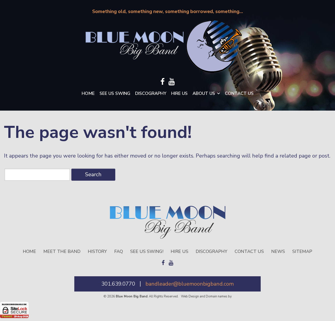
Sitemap (302, 251)
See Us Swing (115, 93)
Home (88, 93)
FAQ (118, 251)
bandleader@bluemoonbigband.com (189, 284)
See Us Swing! (146, 251)
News (278, 251)
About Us (204, 93)
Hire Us (179, 93)
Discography (150, 93)
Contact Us (239, 93)
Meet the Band (61, 251)
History (97, 251)
